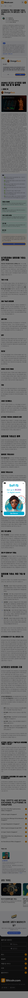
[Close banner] (23, 483)
